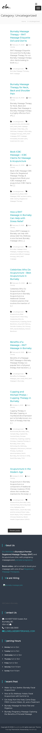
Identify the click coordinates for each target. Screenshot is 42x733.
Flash (7, 729)
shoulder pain (22, 138)
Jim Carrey (26, 326)
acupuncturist (15, 124)
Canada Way (14, 434)
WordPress (33, 729)
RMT (24, 134)
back (15, 126)
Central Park (14, 436)
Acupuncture (14, 194)
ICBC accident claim (24, 196)
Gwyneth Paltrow (24, 324)
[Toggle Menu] (38, 8)
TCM (23, 458)
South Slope (14, 514)
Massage (13, 251)
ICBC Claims (14, 199)
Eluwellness (18, 727)
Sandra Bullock (19, 329)
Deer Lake (20, 443)
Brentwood (14, 431)
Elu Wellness (22, 446)
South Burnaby (15, 458)
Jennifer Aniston (16, 326)
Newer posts (15, 530)
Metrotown (21, 448)
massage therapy (16, 134)
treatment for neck (17, 141)
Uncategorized (18, 69)
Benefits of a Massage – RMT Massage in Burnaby (21, 345)
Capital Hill (23, 434)
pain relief (20, 378)
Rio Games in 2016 (23, 456)
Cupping (23, 321)
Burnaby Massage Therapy (19, 71)
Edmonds (13, 446)
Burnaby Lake (24, 431)
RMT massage (15, 73)
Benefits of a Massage (17, 376)
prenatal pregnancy (24, 560)
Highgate (13, 448)
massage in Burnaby (24, 131)
